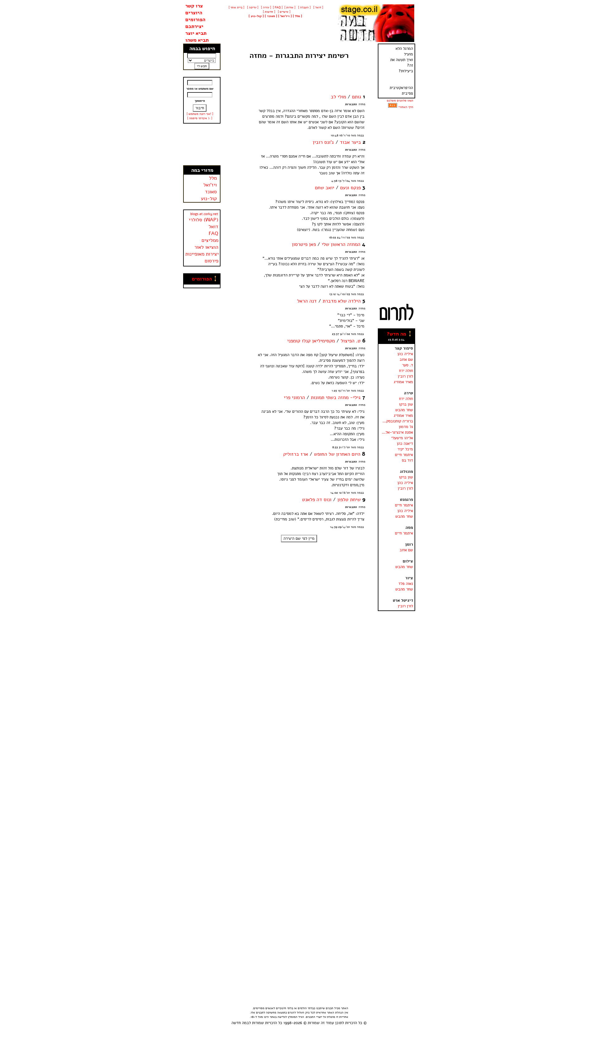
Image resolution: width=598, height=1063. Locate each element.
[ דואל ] (317, 7)
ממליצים (210, 240)
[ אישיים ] (283, 12)
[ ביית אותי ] (236, 7)
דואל (213, 226)
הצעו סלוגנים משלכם (400, 100)
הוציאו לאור (206, 247)
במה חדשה (240, 1023)
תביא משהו (197, 40)
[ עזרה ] (265, 7)
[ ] (256, 16)
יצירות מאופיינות (202, 254)
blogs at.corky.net (204, 214)
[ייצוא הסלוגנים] (392, 107)
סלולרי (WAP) (203, 219)
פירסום (211, 260)
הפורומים (195, 19)
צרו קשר (194, 5)
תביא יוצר (195, 33)
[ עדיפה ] (252, 7)
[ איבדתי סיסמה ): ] (199, 118)
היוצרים (193, 12)
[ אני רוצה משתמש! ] (200, 114)
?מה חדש (396, 334)
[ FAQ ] (277, 7)
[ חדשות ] (268, 12)
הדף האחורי (405, 107)
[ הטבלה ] (304, 7)
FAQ (213, 233)
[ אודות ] (289, 7)
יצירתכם (194, 26)
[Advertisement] (202, 144)
